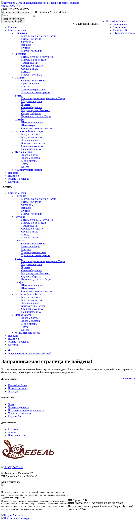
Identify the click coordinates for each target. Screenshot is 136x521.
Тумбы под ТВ (29, 62)
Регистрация (120, 24)
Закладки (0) (120, 30)
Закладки (13, 391)
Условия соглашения (19, 413)
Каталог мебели (17, 30)
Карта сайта (14, 416)
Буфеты (25, 104)
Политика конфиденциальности (26, 410)
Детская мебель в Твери (29, 131)
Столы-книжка (29, 68)
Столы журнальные (32, 65)
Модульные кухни (31, 101)
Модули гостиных (31, 74)
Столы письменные (32, 146)
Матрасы (26, 86)
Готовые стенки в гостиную (37, 56)
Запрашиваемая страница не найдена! (29, 353)
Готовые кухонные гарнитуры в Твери (43, 98)
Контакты (13, 181)
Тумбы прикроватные (33, 89)
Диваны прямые (30, 155)
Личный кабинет (115, 21)
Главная (12, 27)
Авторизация (120, 27)
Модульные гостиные (33, 59)
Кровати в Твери (30, 83)
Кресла (25, 166)
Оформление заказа (124, 33)
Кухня (18, 95)
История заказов (17, 388)
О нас (11, 404)
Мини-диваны (29, 160)
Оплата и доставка (18, 178)
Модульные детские (32, 137)
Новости (13, 172)
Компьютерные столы (33, 143)
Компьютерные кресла (28, 169)
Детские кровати (30, 140)
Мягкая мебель (24, 152)
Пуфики (26, 47)
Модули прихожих (31, 50)
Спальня (20, 77)
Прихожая (21, 33)
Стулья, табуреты (31, 113)
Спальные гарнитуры (33, 80)
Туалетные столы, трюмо (35, 92)
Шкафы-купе (28, 125)
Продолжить (127, 378)
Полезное (13, 175)
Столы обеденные (31, 107)
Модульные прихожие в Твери (38, 36)
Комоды (25, 71)
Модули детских (30, 134)
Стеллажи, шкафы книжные (37, 128)
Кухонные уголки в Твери (36, 116)
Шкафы (19, 119)
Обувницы (27, 41)
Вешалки (26, 44)
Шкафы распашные (32, 122)
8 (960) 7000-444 (10, 5)
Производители (17, 435)
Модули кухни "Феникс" (35, 110)
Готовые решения (31, 39)
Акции (12, 432)
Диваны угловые (30, 157)
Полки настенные (31, 149)
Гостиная (20, 53)
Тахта (24, 163)
